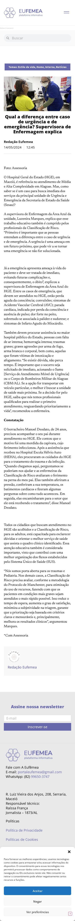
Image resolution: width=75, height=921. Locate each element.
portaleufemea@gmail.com (40, 772)
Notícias (61, 67)
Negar (37, 901)
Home (40, 67)
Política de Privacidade (24, 830)
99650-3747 (40, 776)
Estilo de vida (26, 67)
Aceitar (37, 891)
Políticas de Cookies (22, 839)
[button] (69, 852)
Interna (50, 67)
